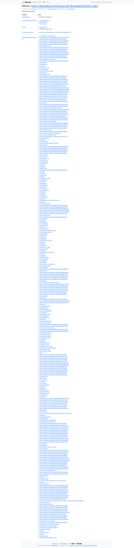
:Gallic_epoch (43, 296)
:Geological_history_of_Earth (47, 447)
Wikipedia (54, 545)
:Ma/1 (41, 531)
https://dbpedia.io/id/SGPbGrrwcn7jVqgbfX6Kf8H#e (53, 373)
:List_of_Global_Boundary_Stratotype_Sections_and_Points (55, 413)
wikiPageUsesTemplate (29, 20)
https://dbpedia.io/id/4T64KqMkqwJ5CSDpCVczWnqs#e (53, 114)
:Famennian (43, 64)
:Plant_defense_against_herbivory (49, 143)
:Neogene (42, 183)
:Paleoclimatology (44, 306)
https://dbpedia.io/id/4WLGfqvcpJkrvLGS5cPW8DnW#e (53, 487)
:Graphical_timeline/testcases (47, 537)
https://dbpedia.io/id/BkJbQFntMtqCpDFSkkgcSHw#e (53, 425)
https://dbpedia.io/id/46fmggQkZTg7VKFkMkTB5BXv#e (53, 52)
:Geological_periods (45, 46)
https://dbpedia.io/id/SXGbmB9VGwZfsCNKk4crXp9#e (53, 329)
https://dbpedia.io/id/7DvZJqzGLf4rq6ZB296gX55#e (52, 517)
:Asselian (42, 250)
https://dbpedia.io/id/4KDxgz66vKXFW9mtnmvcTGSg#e (53, 88)
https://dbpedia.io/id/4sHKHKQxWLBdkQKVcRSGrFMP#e (54, 212)
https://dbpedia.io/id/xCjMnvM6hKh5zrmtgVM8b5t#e (53, 279)
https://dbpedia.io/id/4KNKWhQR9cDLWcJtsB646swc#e (53, 208)
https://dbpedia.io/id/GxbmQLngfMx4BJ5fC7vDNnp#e (53, 371)
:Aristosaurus (43, 390)
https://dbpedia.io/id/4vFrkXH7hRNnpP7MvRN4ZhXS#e (53, 118)
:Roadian (42, 341)
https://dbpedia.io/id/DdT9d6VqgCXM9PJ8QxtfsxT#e (53, 494)
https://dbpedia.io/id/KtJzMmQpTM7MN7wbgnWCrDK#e (54, 512)
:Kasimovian (43, 145)
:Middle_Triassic (44, 257)
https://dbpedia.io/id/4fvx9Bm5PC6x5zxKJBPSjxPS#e (53, 465)
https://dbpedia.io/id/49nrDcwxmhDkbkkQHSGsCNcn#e (54, 398)
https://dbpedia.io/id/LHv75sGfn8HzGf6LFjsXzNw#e (53, 111)
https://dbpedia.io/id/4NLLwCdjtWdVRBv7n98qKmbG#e (54, 331)
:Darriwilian (43, 260)
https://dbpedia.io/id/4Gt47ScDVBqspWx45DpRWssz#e (53, 492)
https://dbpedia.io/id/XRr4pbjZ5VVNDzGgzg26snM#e (53, 442)
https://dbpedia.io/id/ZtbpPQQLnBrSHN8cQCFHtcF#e (53, 358)
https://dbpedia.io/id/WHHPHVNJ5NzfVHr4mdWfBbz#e (53, 269)
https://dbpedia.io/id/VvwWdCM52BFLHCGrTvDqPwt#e (53, 61)
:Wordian (42, 319)
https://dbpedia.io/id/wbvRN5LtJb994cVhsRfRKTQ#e (53, 51)
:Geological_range (44, 349)
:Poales (42, 176)
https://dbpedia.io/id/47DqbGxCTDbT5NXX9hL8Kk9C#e (53, 472)
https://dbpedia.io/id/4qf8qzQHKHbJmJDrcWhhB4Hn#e (53, 363)
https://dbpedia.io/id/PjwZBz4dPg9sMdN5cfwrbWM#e (53, 497)
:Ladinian (42, 220)
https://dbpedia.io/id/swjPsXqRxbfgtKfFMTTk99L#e (52, 499)
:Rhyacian (42, 192)
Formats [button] (46, 2)
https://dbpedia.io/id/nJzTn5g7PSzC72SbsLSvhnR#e (52, 292)
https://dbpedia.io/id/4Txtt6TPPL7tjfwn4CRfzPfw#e (52, 39)
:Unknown (43, 27)
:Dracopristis (43, 267)
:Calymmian (43, 188)
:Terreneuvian (43, 155)
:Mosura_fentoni (44, 74)
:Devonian (42, 378)
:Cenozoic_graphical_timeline (47, 121)
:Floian (41, 171)
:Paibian (42, 198)
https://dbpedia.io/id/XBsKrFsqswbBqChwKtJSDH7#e (53, 375)
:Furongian (43, 312)
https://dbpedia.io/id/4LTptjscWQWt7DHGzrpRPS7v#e (53, 474)
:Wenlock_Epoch (44, 343)
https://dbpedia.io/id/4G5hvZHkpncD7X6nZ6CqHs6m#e (54, 438)
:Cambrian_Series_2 (45, 417)
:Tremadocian (43, 316)
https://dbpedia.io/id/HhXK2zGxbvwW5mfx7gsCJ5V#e (53, 356)
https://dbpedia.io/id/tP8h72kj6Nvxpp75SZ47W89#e (53, 153)
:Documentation (44, 20)
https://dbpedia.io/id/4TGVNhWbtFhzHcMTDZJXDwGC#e (54, 427)
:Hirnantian (43, 410)
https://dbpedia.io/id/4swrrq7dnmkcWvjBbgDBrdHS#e (53, 485)
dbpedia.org (71, 9)
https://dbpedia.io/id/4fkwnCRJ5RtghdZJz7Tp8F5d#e (53, 368)
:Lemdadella (43, 234)
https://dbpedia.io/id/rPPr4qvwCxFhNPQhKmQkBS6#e (53, 401)
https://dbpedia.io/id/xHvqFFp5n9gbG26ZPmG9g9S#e (53, 435)
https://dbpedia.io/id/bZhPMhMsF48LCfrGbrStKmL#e (53, 400)
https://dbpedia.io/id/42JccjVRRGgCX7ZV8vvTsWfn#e (53, 83)
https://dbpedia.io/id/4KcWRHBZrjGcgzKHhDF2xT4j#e (53, 94)
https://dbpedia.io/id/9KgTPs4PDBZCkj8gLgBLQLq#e (53, 522)
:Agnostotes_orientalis (46, 504)
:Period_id (42, 24)
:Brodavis (42, 297)
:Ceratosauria (43, 161)
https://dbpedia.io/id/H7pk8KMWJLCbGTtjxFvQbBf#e (53, 406)
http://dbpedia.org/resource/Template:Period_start (64, 6)
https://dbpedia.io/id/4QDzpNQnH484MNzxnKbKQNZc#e (54, 89)
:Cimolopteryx (43, 69)
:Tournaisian (43, 259)
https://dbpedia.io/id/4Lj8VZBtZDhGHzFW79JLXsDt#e (53, 151)
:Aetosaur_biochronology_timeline (49, 524)
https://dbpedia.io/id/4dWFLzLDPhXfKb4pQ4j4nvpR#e (53, 287)
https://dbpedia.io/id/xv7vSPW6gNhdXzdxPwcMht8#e (53, 101)
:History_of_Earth (44, 247)
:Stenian (42, 166)
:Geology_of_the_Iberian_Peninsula (49, 200)
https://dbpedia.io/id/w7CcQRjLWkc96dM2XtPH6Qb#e (53, 150)
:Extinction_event (44, 178)
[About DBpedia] (26, 2)
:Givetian (42, 396)
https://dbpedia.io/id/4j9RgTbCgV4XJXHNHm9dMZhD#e (54, 272)
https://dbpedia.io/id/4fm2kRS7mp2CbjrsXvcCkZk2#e (53, 509)
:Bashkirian (43, 62)
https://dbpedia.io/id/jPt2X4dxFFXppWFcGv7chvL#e (52, 514)
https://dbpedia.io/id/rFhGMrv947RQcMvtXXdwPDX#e (53, 113)
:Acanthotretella (44, 502)
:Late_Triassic (43, 225)
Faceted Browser (96, 2)
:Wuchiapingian (44, 385)
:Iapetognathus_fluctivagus (47, 59)
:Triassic (42, 244)
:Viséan (42, 165)
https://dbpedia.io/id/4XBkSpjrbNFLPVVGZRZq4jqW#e (53, 462)
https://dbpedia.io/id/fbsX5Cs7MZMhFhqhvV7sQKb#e (53, 507)
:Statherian (43, 187)
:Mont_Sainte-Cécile (45, 321)
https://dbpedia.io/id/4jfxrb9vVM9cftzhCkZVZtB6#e (52, 56)
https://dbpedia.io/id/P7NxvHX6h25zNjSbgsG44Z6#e (53, 128)
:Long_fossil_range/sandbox (47, 135)
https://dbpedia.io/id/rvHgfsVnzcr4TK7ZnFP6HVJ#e (52, 96)
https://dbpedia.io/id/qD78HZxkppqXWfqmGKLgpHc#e (53, 408)
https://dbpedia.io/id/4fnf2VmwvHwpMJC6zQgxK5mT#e (54, 495)
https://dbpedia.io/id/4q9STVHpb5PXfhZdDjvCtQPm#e (53, 289)
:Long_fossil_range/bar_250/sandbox (49, 133)
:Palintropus (43, 163)
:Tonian (42, 254)
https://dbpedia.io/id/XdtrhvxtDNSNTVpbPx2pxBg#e (53, 453)
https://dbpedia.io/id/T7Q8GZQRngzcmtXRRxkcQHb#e (53, 276)
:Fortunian (42, 195)
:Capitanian (43, 445)
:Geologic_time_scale (45, 240)
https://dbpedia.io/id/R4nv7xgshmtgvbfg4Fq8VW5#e (53, 437)
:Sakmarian (43, 235)
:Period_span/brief (45, 323)
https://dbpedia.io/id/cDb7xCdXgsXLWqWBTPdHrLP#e (53, 326)
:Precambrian (43, 185)
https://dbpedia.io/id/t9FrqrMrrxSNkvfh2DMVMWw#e (53, 49)
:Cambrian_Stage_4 (45, 338)
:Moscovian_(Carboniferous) (47, 348)
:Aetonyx (42, 388)
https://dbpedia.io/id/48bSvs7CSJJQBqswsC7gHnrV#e (53, 361)
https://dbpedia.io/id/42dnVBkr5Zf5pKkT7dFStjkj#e (52, 354)
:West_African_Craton (45, 346)
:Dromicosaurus (44, 391)
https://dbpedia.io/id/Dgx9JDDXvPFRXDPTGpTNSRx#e (53, 359)
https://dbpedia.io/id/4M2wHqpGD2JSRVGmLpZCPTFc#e (54, 284)
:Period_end (43, 270)
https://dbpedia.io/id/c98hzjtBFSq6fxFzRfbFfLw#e (52, 86)
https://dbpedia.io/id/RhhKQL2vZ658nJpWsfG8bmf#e (53, 274)
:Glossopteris (43, 197)
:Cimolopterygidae (45, 265)
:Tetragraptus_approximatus (47, 420)
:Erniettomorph (44, 317)
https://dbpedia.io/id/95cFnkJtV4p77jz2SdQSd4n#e (52, 423)
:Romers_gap (43, 376)
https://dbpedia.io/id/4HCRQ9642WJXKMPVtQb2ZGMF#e (54, 54)
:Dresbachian (43, 223)
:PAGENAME (43, 22)
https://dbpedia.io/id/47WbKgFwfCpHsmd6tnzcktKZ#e (53, 123)
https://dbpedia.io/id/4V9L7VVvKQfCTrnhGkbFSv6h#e (53, 450)
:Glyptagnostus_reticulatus (47, 422)
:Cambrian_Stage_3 (45, 336)
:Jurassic (42, 242)
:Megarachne (43, 249)
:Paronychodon (44, 229)
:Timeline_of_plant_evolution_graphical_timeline (52, 99)
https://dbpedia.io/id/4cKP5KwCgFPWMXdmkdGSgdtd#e (54, 210)
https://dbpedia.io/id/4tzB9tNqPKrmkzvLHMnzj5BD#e (53, 370)
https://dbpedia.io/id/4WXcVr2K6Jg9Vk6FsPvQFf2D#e (53, 126)
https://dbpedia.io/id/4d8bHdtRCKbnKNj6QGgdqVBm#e (54, 41)
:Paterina (42, 202)
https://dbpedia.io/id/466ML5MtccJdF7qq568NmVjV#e (53, 432)
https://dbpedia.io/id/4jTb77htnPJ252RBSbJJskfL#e (52, 116)
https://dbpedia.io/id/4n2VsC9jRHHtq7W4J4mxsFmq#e (53, 47)
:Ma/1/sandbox (44, 532)
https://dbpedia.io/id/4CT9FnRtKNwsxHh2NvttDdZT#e (53, 106)
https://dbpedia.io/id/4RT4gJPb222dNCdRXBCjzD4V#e (53, 366)
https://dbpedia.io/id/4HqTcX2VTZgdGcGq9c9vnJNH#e (53, 457)
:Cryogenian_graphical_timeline (48, 527)
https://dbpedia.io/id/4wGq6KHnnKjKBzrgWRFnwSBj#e (53, 286)
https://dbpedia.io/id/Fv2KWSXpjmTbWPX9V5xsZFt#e (53, 148)
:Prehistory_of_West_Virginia (47, 230)
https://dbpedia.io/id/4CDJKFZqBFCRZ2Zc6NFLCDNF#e (53, 124)
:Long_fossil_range (45, 351)
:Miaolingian (43, 418)
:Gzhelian (42, 262)
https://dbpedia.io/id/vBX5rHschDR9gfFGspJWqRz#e (53, 294)
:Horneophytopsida (45, 311)
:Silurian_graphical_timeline (47, 470)
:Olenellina (43, 175)
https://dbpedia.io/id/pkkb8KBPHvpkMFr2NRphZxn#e (53, 44)
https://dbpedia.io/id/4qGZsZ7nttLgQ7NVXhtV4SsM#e (53, 93)
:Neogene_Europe (45, 529)
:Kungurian (43, 239)
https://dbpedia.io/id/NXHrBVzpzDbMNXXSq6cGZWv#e (53, 302)
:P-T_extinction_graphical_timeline (49, 282)
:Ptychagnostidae (44, 314)
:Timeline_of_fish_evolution (47, 36)
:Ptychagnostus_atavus (46, 71)
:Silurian (42, 381)
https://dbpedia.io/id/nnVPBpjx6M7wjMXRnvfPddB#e (53, 170)
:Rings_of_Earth (44, 344)
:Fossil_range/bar (44, 215)
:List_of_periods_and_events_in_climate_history (52, 480)
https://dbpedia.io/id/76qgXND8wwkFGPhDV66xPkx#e (53, 324)
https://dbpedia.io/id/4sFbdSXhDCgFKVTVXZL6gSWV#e (53, 146)
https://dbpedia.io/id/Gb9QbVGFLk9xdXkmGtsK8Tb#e (53, 119)
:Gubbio (42, 173)
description (26, 17)
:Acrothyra (43, 103)
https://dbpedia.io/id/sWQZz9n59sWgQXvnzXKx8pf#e (53, 469)
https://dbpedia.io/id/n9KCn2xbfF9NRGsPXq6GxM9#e (53, 79)
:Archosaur (43, 156)
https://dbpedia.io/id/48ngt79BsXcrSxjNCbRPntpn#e (53, 205)
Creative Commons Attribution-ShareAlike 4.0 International (83, 545)
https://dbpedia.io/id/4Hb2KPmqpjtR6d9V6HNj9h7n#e (53, 207)
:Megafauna (43, 222)
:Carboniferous (44, 158)
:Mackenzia (43, 72)
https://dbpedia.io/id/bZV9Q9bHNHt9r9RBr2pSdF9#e (53, 463)
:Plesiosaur (43, 245)
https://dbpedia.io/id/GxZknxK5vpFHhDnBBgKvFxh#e (53, 217)
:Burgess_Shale (44, 138)
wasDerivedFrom (27, 32)
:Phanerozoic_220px (45, 129)
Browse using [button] (37, 2)
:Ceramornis (43, 395)
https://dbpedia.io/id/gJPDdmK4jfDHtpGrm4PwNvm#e (53, 430)
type (24, 27)
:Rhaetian (42, 140)
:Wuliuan (42, 339)
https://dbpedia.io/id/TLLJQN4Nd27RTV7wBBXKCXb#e (53, 277)
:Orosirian (42, 383)
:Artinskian (43, 443)
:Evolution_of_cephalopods (47, 264)
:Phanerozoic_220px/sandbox (47, 526)
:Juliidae (42, 415)
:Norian (42, 477)
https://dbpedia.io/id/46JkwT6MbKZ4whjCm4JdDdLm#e (53, 291)
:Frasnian (42, 66)
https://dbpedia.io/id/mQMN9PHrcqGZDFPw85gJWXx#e (54, 467)
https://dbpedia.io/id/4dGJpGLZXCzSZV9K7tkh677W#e (53, 104)
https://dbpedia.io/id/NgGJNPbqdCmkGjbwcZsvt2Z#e (53, 42)
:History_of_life (44, 67)
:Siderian (42, 193)
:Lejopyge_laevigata (45, 232)
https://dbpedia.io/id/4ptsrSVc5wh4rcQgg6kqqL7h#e (53, 98)
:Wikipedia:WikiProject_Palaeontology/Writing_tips (53, 136)
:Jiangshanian (43, 141)
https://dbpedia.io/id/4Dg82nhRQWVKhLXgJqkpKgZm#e (54, 440)
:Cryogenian (43, 218)
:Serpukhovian (44, 479)
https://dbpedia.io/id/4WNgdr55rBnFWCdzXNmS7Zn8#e (54, 458)
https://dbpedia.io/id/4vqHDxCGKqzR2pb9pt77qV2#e (53, 403)
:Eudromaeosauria (45, 309)
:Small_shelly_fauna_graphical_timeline (50, 108)
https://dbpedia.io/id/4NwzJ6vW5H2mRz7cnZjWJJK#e (53, 299)
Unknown (33, 9)
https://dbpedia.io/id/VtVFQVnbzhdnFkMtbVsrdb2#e (53, 131)
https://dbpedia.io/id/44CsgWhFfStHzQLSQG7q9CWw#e (54, 37)
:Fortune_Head (44, 484)
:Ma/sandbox (43, 536)
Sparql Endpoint (107, 2)
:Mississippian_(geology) (46, 252)
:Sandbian (42, 281)
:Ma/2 (41, 534)
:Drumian (42, 386)
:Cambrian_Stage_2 (45, 334)
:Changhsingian (44, 190)
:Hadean (42, 182)
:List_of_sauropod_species (47, 328)
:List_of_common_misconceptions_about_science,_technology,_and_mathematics (61, 500)
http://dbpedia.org (53, 9)
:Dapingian (43, 411)
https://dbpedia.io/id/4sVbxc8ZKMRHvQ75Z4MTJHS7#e (53, 84)
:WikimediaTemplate (45, 29)
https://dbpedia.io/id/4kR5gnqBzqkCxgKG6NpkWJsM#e (53, 452)
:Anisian (42, 304)
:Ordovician (43, 380)
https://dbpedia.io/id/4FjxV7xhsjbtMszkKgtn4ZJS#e (52, 77)
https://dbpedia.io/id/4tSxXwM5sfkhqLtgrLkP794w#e (53, 516)
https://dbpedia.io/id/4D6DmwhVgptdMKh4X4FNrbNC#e (54, 364)
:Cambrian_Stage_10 (45, 333)
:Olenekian (43, 227)
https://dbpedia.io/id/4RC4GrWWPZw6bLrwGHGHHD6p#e (54, 301)
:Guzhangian (43, 307)
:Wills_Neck (43, 168)
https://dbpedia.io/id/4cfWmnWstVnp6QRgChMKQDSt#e (54, 109)
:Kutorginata (43, 448)
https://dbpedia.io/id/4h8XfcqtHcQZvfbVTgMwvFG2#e (53, 428)
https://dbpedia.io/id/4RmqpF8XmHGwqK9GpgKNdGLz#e (54, 460)
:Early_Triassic (43, 475)
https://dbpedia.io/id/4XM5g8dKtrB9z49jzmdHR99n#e (53, 433)
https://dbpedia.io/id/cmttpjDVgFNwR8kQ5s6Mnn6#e (53, 510)
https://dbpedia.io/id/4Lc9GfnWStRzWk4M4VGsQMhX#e (54, 91)
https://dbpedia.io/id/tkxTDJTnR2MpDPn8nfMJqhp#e (53, 76)
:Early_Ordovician (44, 203)
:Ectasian (42, 255)
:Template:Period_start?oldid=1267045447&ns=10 (55, 32)
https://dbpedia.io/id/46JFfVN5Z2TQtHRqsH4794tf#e (53, 405)
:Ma (41, 353)
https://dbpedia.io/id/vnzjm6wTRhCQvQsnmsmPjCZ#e (53, 81)
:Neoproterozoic (44, 393)
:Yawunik (42, 237)
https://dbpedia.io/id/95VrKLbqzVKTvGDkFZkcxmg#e (53, 489)
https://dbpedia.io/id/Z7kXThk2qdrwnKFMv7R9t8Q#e (53, 455)
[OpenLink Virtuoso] (54, 543)
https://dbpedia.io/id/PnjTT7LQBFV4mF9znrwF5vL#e (53, 213)
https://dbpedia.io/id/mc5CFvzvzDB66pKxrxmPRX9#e (53, 505)
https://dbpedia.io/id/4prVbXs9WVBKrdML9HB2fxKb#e (53, 490)
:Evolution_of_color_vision (47, 521)
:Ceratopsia (43, 160)
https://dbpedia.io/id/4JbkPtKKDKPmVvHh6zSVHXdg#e (53, 519)
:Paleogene (43, 180)
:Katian (42, 482)
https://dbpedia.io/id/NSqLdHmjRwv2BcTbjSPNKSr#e (53, 57)
